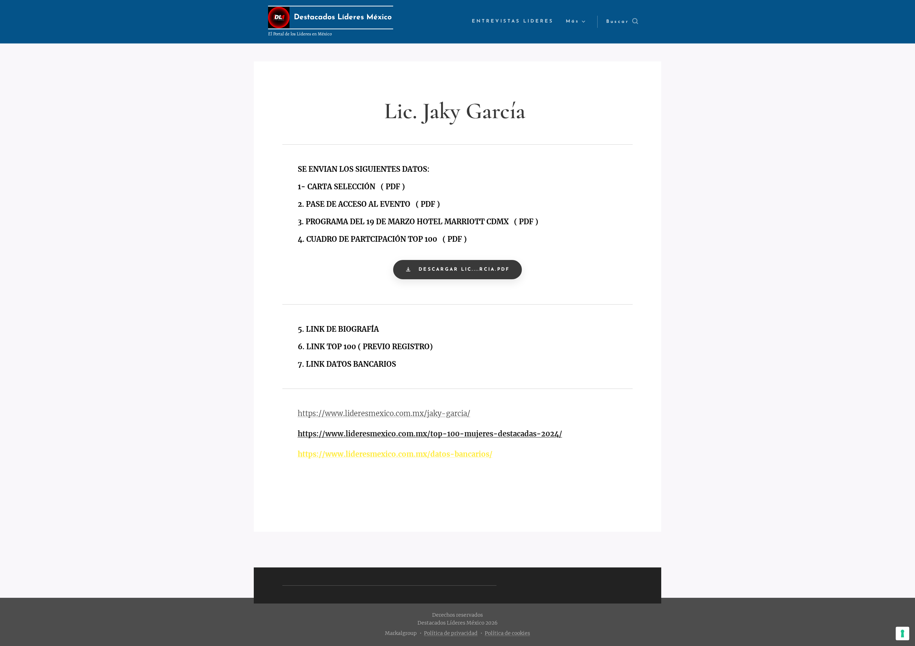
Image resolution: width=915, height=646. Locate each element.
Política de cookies (507, 633)
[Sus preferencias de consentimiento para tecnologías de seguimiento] (902, 633)
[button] (622, 22)
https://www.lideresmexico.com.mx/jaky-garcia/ (384, 413)
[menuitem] (513, 21)
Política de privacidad (451, 633)
